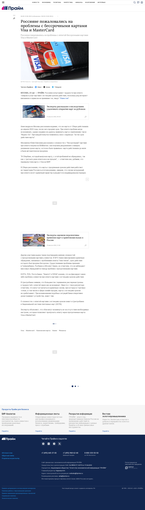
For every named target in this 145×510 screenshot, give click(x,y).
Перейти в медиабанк (51, 81)
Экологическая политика (10, 498)
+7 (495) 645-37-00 (49, 453)
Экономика (46, 2)
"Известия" (64, 98)
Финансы (79, 2)
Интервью (102, 2)
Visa (22, 330)
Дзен (48, 87)
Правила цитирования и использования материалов (18, 488)
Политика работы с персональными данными (16, 491)
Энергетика (68, 2)
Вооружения (90, 2)
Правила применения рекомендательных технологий (18, 493)
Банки (54, 330)
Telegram (58, 87)
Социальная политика (9, 496)
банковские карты (43, 330)
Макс (40, 87)
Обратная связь (8, 455)
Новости (35, 2)
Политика (57, 2)
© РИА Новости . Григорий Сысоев (32, 81)
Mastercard (30, 330)
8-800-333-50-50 (91, 454)
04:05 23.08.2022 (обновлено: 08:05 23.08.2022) (37, 16)
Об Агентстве (7, 453)
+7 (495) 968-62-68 (70, 454)
